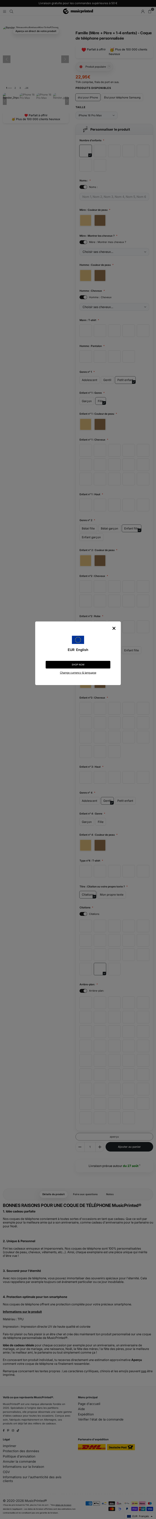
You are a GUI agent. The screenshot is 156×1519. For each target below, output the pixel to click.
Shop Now (78, 664)
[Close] (114, 628)
